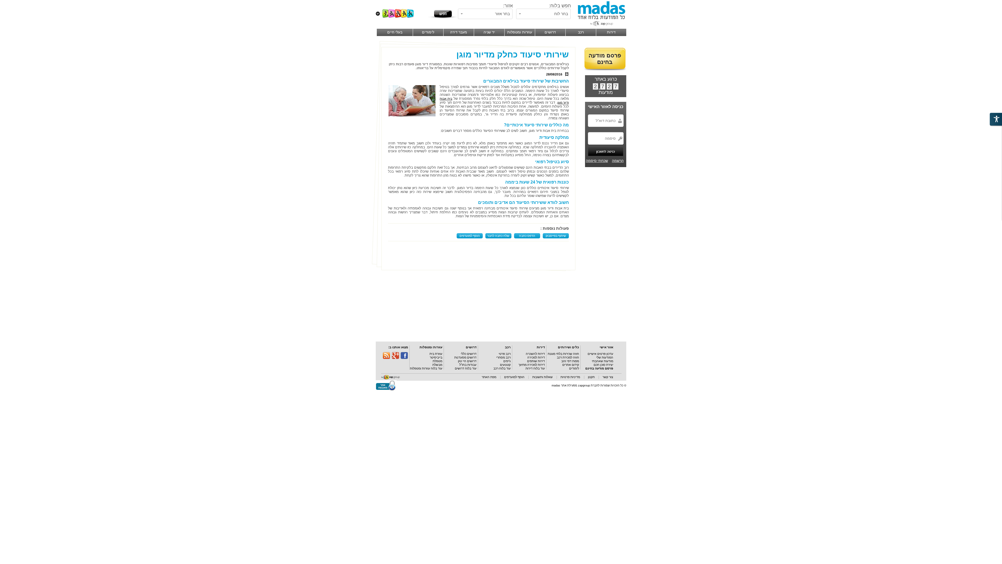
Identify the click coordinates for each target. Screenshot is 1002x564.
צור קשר (608, 377)
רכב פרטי (505, 354)
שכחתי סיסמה (597, 160)
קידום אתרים (570, 365)
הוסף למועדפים (470, 236)
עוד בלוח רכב (502, 368)
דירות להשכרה (535, 354)
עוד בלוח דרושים (465, 368)
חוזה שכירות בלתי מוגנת (563, 354)
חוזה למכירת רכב (568, 357)
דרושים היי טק (467, 361)
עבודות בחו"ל (467, 365)
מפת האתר (489, 377)
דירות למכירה (536, 357)
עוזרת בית (436, 354)
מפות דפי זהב (570, 361)
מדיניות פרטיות (570, 377)
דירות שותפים (536, 361)
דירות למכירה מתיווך (531, 365)
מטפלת (437, 361)
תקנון (591, 377)
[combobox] (543, 14)
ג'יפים (507, 361)
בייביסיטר (436, 357)
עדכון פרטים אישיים (600, 354)
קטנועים (505, 365)
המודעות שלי (604, 357)
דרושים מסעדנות (465, 357)
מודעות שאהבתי (602, 361)
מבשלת (437, 365)
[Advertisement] (480, 255)
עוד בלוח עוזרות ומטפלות (426, 368)
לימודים (574, 368)
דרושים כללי (468, 354)
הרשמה (618, 160)
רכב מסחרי (503, 357)
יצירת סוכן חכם (603, 365)
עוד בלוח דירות (535, 368)
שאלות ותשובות (542, 377)
